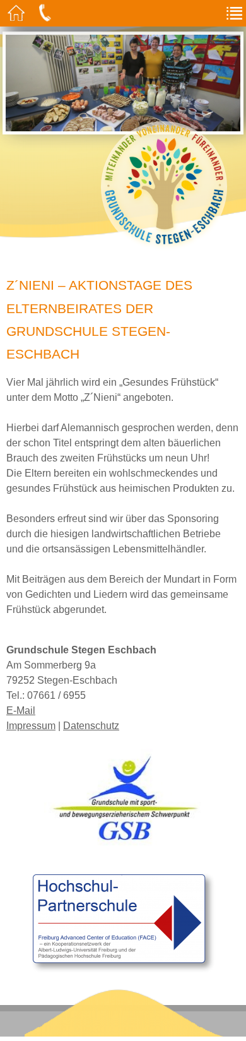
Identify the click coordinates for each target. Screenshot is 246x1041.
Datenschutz (91, 725)
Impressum (31, 725)
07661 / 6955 (56, 695)
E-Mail (20, 710)
